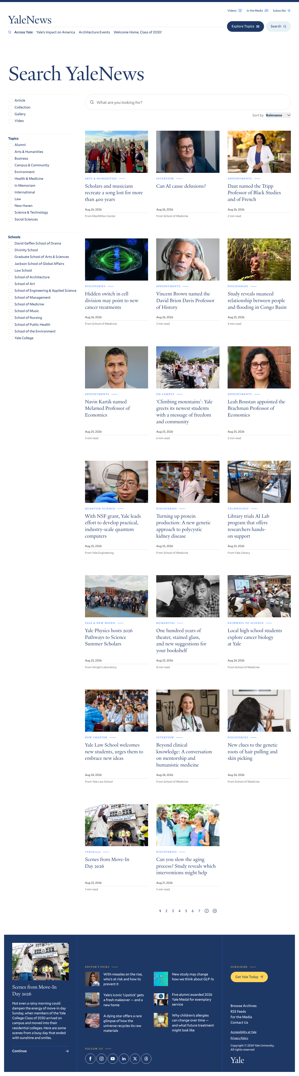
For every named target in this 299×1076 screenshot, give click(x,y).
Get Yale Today (247, 976)
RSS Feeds (238, 1011)
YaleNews (30, 20)
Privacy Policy (239, 1038)
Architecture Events (94, 32)
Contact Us (239, 1022)
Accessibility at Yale (243, 1032)
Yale (237, 1061)
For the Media (241, 1017)
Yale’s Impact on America (55, 32)
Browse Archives (244, 1005)
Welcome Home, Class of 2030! (138, 32)
